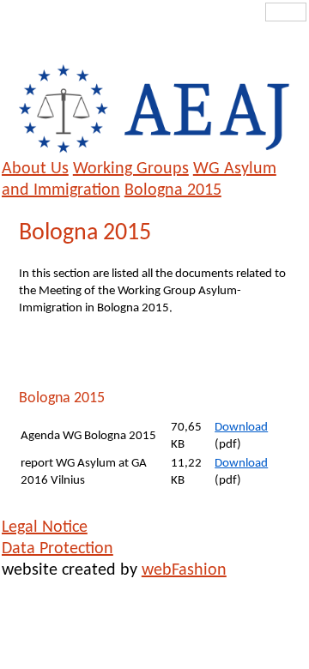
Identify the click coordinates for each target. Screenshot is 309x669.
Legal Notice (45, 527)
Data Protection (57, 549)
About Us (35, 169)
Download (241, 427)
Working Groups (131, 169)
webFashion (184, 570)
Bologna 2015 (172, 190)
